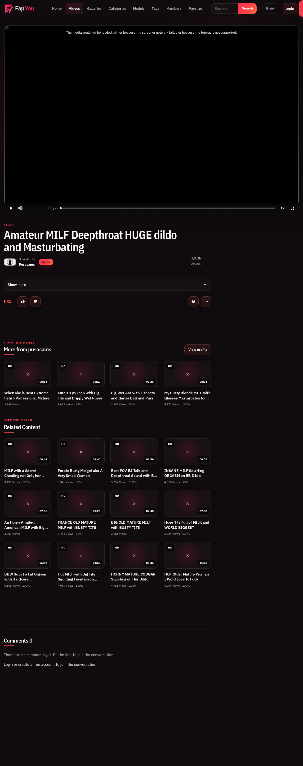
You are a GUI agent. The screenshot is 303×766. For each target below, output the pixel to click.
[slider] (168, 208)
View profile (197, 349)
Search (247, 8)
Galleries (94, 8)
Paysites (195, 8)
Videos (74, 8)
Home (57, 8)
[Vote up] (23, 301)
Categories (117, 8)
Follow (46, 262)
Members (173, 8)
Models (138, 8)
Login (289, 8)
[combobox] (224, 8)
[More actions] (206, 301)
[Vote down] (35, 301)
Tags (155, 8)
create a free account (36, 664)
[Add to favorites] (193, 301)
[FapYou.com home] (23, 9)
